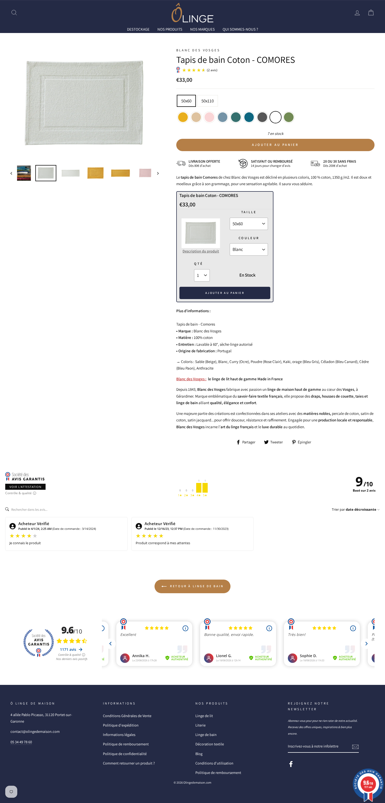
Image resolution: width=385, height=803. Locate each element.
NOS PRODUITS (169, 29)
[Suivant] (155, 173)
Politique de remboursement (126, 743)
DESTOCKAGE (138, 29)
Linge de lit (204, 715)
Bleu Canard (235, 117)
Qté (198, 263)
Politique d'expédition (121, 725)
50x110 (207, 101)
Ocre (183, 117)
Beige (196, 117)
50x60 (186, 101)
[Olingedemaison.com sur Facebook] (291, 764)
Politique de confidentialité (125, 753)
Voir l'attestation (25, 487)
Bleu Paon (249, 117)
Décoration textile (209, 743)
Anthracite (262, 117)
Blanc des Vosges (198, 50)
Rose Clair (209, 117)
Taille (249, 212)
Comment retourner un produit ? (129, 763)
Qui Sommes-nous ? (240, 29)
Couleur (249, 238)
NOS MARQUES (202, 29)
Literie (200, 725)
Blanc (275, 117)
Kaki (288, 117)
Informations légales (119, 734)
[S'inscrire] (355, 746)
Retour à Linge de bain (196, 586)
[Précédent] (13, 173)
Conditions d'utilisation (214, 763)
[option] (84, 104)
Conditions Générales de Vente (127, 715)
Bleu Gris (222, 117)
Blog (198, 753)
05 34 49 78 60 (21, 741)
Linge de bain (206, 734)
